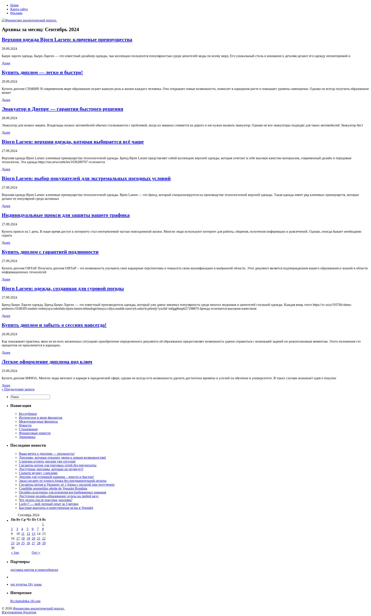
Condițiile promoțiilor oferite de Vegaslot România (53, 488)
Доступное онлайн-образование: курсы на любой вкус (59, 496)
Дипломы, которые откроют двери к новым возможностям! (62, 457)
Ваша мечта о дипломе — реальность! (47, 453)
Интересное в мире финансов (40, 417)
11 (22, 534)
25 (23, 543)
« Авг (15, 552)
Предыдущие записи (18, 389)
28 (38, 543)
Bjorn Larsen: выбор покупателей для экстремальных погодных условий (86, 178)
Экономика (27, 437)
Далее (6, 63)
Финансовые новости (35, 433)
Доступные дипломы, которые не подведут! (51, 469)
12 (28, 534)
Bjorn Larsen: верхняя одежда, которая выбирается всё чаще (73, 141)
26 (28, 543)
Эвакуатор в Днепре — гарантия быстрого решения (62, 109)
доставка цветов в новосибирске (34, 570)
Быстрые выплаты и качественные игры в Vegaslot (56, 508)
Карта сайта (19, 9)
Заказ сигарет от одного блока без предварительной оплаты (62, 480)
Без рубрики (28, 414)
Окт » (36, 552)
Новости (25, 425)
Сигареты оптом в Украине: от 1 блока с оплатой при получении (66, 484)
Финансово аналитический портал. (39, 608)
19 (28, 538)
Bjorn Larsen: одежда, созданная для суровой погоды (63, 288)
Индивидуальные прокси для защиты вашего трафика (66, 215)
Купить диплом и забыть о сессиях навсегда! (54, 325)
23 (12, 543)
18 (23, 538)
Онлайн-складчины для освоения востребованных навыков (62, 492)
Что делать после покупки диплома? (45, 500)
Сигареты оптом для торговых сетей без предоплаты (57, 465)
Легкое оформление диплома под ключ (47, 361)
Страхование (28, 429)
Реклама (16, 13)
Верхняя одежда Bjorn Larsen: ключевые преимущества (67, 39)
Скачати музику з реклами (38, 473)
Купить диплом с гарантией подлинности (50, 252)
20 (33, 538)
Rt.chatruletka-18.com (25, 601)
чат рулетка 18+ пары (26, 584)
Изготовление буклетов (19, 612)
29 (44, 543)
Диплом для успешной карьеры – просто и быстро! (56, 477)
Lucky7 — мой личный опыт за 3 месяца (48, 504)
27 (33, 543)
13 (33, 534)
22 (44, 538)
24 (18, 543)
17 (18, 538)
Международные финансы (38, 421)
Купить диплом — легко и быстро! (42, 72)
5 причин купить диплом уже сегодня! (47, 461)
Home (14, 5)
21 (38, 538)
